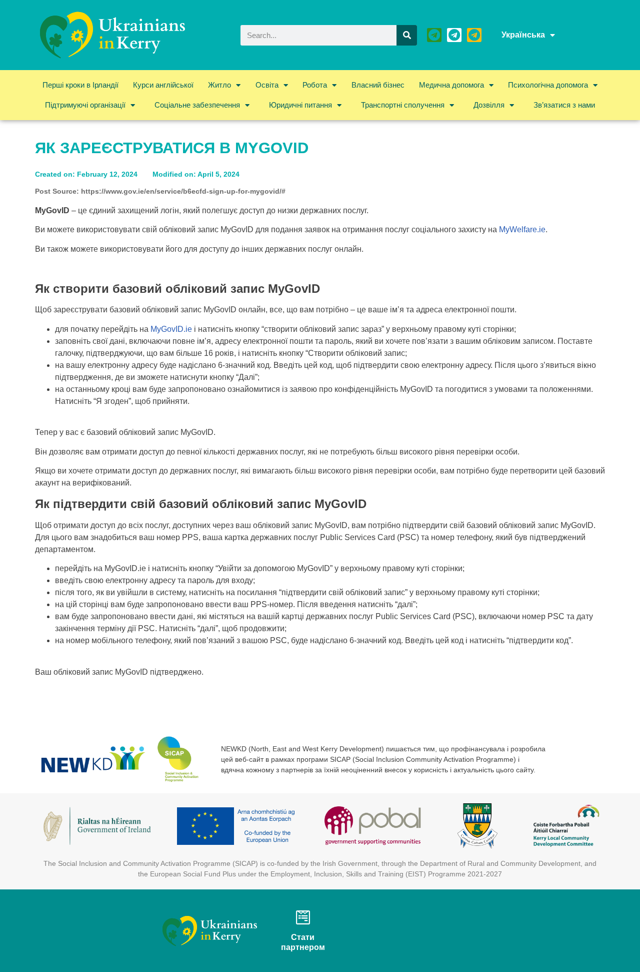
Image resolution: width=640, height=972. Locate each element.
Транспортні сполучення (402, 105)
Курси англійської (163, 85)
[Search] (406, 35)
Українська (523, 35)
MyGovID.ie (171, 329)
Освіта (267, 85)
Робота (314, 85)
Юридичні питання (300, 105)
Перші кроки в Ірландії (80, 85)
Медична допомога (451, 85)
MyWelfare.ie (522, 229)
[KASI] (454, 35)
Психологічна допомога (548, 85)
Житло (219, 85)
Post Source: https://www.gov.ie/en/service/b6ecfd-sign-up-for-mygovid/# (160, 191)
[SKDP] (474, 35)
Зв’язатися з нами (564, 105)
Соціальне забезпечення (197, 105)
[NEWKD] (434, 35)
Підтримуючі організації (85, 105)
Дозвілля (489, 105)
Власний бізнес (378, 85)
